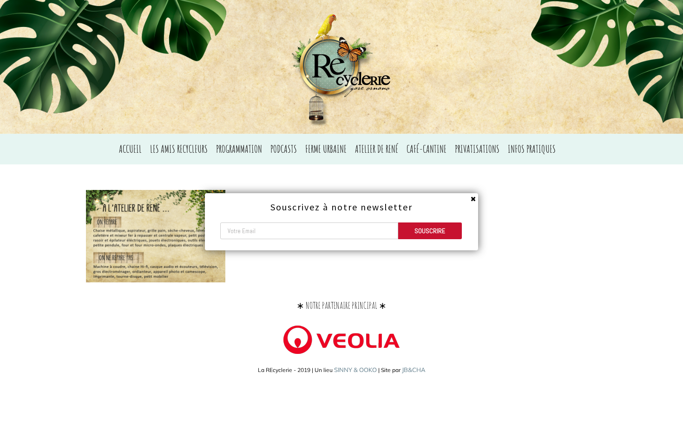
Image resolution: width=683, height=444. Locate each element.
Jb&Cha (414, 369)
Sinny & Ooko (355, 369)
